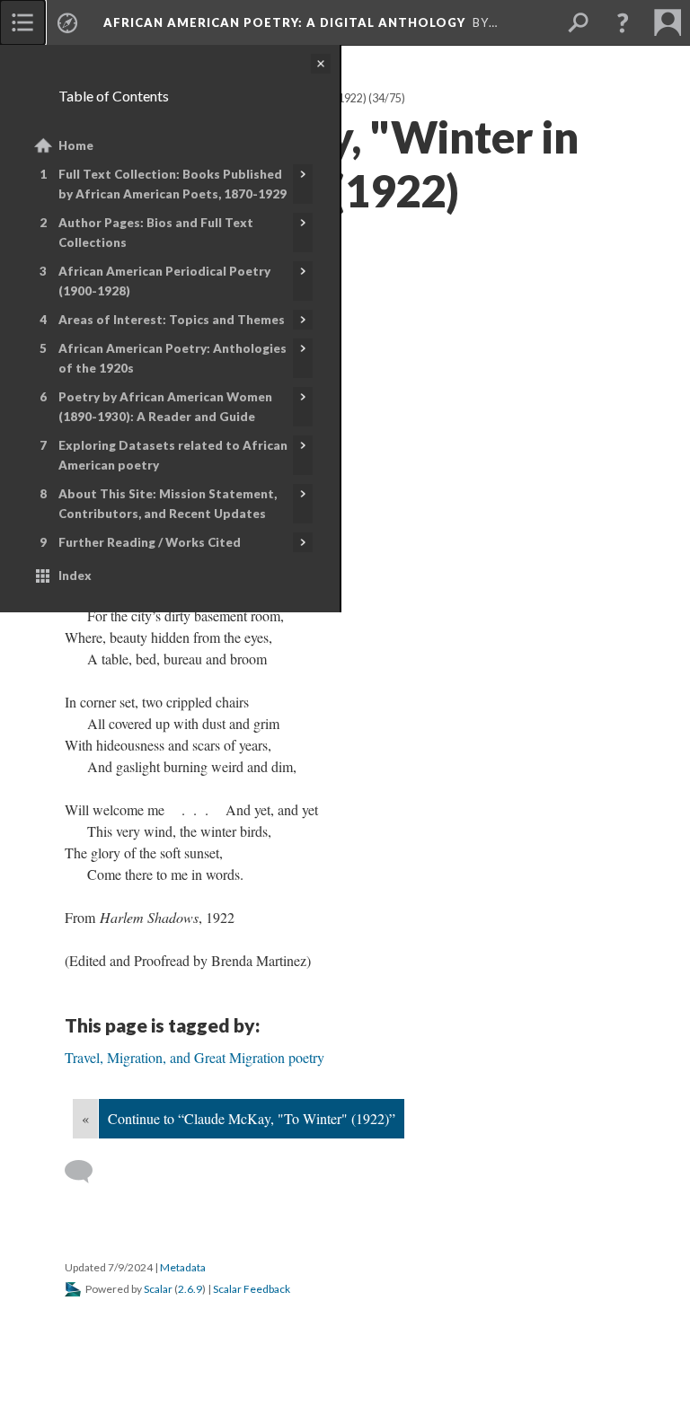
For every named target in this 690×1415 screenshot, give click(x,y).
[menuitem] (22, 22)
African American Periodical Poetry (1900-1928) (164, 281)
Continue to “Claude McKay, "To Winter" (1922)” (251, 1118)
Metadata (183, 1267)
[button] (622, 22)
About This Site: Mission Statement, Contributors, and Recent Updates (167, 504)
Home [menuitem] (75, 145)
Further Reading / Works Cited (149, 542)
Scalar (158, 1289)
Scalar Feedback (251, 1289)
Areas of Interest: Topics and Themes (171, 319)
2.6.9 (190, 1289)
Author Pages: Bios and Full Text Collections (155, 232)
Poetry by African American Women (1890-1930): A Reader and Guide (165, 407)
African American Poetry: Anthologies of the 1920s (172, 358)
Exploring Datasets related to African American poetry (173, 455)
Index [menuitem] (75, 575)
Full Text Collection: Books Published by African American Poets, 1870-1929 (172, 184)
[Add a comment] (87, 1171)
